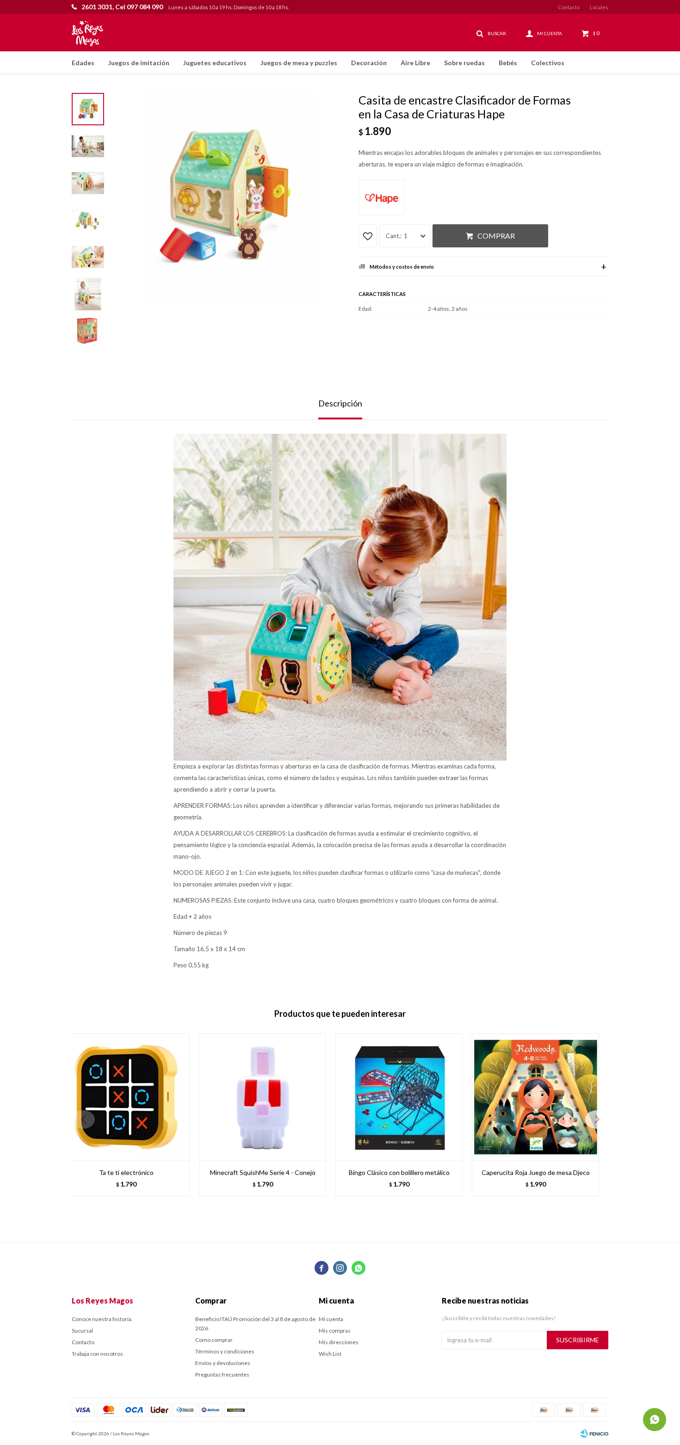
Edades (83, 63)
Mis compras (335, 1330)
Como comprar (214, 1339)
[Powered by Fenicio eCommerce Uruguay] (594, 1433)
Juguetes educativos (215, 63)
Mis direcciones (339, 1342)
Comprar (496, 235)
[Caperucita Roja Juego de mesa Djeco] (535, 1097)
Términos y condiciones (224, 1351)
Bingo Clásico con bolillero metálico (399, 1172)
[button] (596, 1119)
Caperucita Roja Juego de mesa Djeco (536, 1172)
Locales (599, 7)
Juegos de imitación (138, 63)
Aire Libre (415, 63)
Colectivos (547, 63)
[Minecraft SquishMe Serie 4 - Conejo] (262, 1097)
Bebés (508, 63)
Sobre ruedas (464, 63)
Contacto (569, 7)
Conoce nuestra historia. (102, 1319)
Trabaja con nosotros (97, 1353)
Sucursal (82, 1330)
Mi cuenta (331, 1319)
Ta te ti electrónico (126, 1172)
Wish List (330, 1353)
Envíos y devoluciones (222, 1362)
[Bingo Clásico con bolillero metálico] (399, 1097)
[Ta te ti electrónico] (126, 1097)
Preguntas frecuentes (222, 1374)
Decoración (369, 63)
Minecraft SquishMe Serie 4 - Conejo (262, 1172)
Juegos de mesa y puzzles (298, 63)
